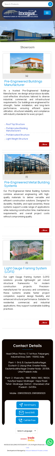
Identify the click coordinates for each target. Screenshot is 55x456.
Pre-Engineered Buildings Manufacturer (23, 83)
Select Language (24, 431)
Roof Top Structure (15, 124)
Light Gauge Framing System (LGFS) (25, 270)
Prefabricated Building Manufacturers (17, 129)
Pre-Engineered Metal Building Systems (27, 184)
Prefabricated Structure (18, 134)
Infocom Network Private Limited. (36, 450)
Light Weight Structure (17, 138)
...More (44, 144)
